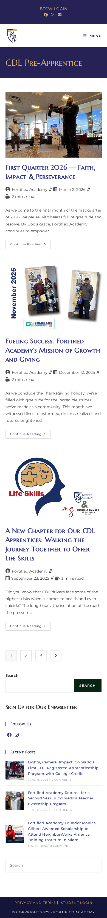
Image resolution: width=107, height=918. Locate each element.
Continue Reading (30, 245)
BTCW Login (53, 8)
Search (11, 675)
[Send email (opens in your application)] (59, 14)
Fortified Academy (29, 189)
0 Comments (62, 779)
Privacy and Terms (35, 903)
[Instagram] (17, 735)
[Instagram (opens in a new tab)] (52, 14)
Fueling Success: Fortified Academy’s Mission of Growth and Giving (52, 350)
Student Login (76, 903)
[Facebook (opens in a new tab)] (46, 14)
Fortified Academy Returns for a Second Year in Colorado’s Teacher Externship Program (61, 798)
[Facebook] (9, 735)
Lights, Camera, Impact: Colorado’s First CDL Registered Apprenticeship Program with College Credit (63, 768)
